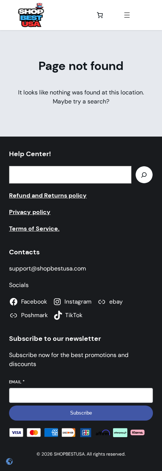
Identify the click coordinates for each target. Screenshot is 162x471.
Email (16, 381)
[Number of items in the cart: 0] (99, 15)
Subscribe (81, 413)
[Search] (144, 175)
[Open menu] (126, 15)
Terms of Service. (34, 228)
